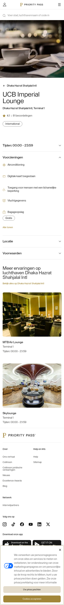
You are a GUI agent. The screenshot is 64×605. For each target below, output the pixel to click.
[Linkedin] (39, 524)
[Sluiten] (60, 549)
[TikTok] (13, 524)
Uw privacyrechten (32, 589)
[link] (17, 545)
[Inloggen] (5, 5)
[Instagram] (5, 524)
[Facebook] (22, 524)
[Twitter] (48, 524)
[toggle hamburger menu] (59, 5)
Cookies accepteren (32, 599)
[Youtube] (31, 524)
